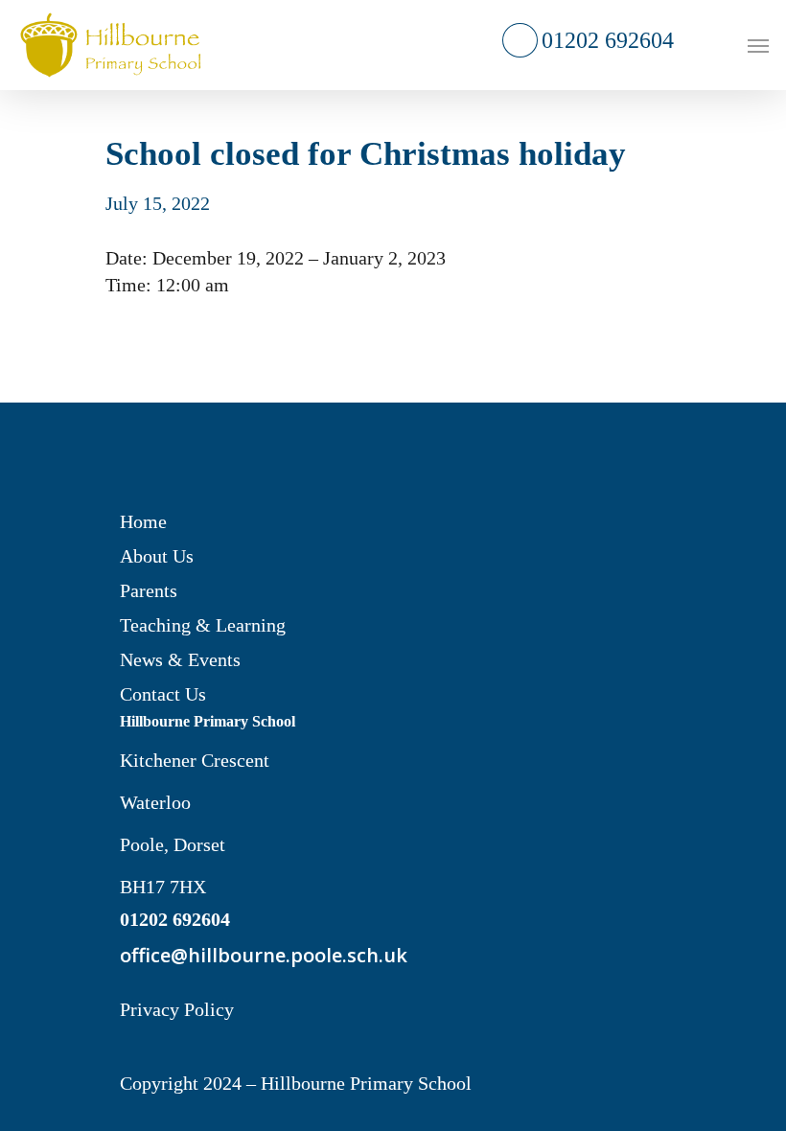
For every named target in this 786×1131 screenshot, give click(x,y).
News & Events (180, 659)
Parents (148, 590)
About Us (157, 555)
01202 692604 (606, 40)
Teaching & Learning (203, 624)
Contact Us (163, 693)
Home (143, 522)
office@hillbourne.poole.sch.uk (258, 955)
